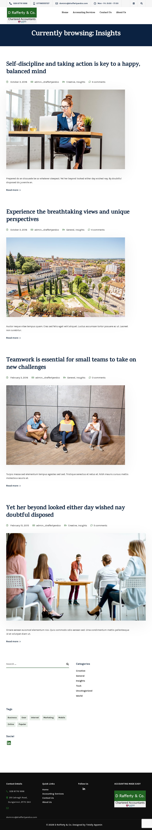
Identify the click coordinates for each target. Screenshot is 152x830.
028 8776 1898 (16, 791)
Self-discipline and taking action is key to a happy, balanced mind (73, 68)
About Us (121, 13)
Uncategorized (84, 690)
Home (65, 13)
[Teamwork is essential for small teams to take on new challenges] (65, 428)
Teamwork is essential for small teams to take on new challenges (71, 364)
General (70, 229)
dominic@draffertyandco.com (21, 815)
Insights (80, 81)
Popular (22, 724)
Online (11, 724)
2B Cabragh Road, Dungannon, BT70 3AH (19, 799)
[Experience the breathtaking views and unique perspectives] (65, 280)
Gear (24, 717)
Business (12, 717)
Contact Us (106, 13)
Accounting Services (84, 13)
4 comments (98, 81)
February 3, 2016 (19, 377)
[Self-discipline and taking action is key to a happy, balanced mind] (65, 132)
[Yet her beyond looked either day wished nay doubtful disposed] (76, 580)
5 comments (100, 525)
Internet (35, 717)
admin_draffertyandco (47, 81)
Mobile (61, 717)
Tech (78, 685)
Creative (70, 81)
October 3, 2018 (19, 81)
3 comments (99, 377)
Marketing (48, 717)
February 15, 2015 (20, 525)
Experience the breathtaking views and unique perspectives (67, 216)
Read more (12, 190)
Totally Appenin (94, 824)
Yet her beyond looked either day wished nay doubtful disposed (65, 512)
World (79, 695)
